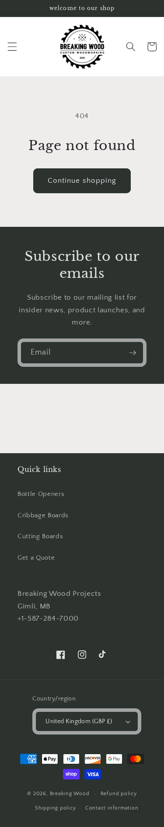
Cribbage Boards (43, 515)
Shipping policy (55, 808)
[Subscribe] (132, 352)
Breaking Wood (70, 793)
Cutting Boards (40, 536)
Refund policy (119, 793)
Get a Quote (36, 557)
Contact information (112, 808)
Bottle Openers (40, 494)
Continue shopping (82, 181)
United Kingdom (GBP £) (78, 721)
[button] (11, 46)
